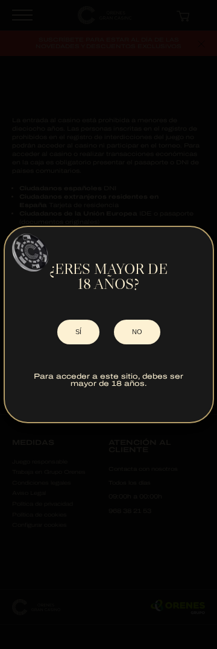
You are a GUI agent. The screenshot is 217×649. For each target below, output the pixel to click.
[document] (108, 324)
